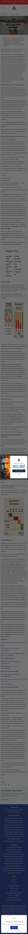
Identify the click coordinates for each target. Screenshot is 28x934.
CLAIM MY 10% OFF (18, 470)
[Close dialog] (26, 456)
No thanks (19, 474)
